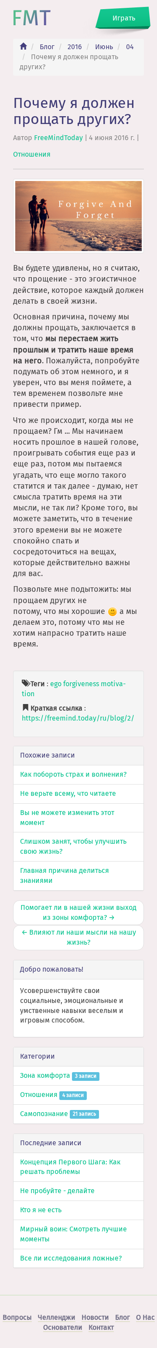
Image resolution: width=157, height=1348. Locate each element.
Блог (47, 47)
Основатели (62, 1327)
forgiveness (81, 684)
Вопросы (17, 1317)
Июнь (104, 47)
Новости (95, 1317)
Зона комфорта (58, 1075)
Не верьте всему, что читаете (68, 793)
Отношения (32, 154)
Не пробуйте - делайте (57, 1191)
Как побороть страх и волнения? (73, 774)
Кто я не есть (40, 1210)
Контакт (101, 1327)
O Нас (145, 1317)
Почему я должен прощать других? (74, 111)
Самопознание (58, 1114)
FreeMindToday (58, 138)
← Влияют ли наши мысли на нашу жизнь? (78, 937)
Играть (124, 18)
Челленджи (56, 1317)
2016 (75, 47)
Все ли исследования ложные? (71, 1258)
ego (55, 684)
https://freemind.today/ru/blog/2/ (78, 718)
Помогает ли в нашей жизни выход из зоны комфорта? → (78, 912)
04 (130, 47)
